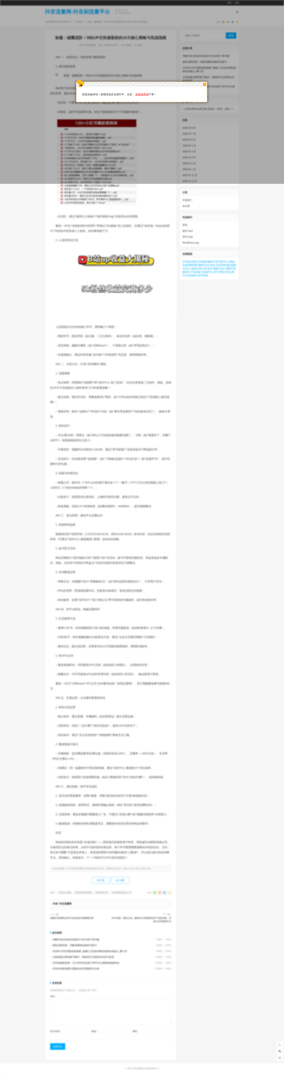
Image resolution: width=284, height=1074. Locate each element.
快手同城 (203, 275)
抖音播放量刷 (205, 261)
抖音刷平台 (207, 272)
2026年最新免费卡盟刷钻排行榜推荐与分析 (76, 968)
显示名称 (55, 1031)
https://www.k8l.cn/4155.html (137, 868)
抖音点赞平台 (220, 261)
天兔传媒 (195, 272)
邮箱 (94, 1031)
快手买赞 (219, 272)
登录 (184, 224)
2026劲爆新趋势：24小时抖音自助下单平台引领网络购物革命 (85, 962)
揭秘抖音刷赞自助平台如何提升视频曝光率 (72, 918)
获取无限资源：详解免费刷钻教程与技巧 (74, 945)
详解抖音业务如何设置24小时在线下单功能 (75, 939)
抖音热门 (187, 200)
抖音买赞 (221, 265)
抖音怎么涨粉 (64, 892)
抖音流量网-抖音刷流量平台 (146, 1068)
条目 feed (187, 230)
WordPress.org (190, 242)
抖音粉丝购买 (189, 261)
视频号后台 (219, 268)
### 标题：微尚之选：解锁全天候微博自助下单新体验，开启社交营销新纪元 (141, 920)
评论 (53, 996)
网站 (135, 1031)
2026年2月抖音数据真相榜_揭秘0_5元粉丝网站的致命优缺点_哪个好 (89, 951)
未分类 (186, 206)
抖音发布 (207, 268)
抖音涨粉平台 (101, 892)
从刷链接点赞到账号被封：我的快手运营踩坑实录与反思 (83, 957)
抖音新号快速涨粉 (83, 892)
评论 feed (187, 236)
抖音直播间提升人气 (121, 892)
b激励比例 (196, 268)
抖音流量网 (65, 903)
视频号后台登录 (206, 265)
